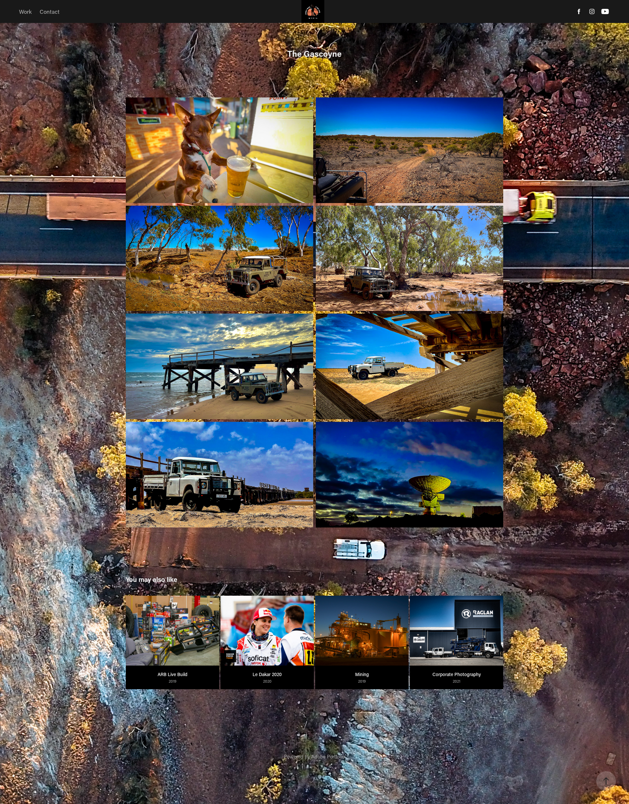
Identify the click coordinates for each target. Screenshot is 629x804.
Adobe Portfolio (328, 756)
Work (25, 11)
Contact (50, 11)
